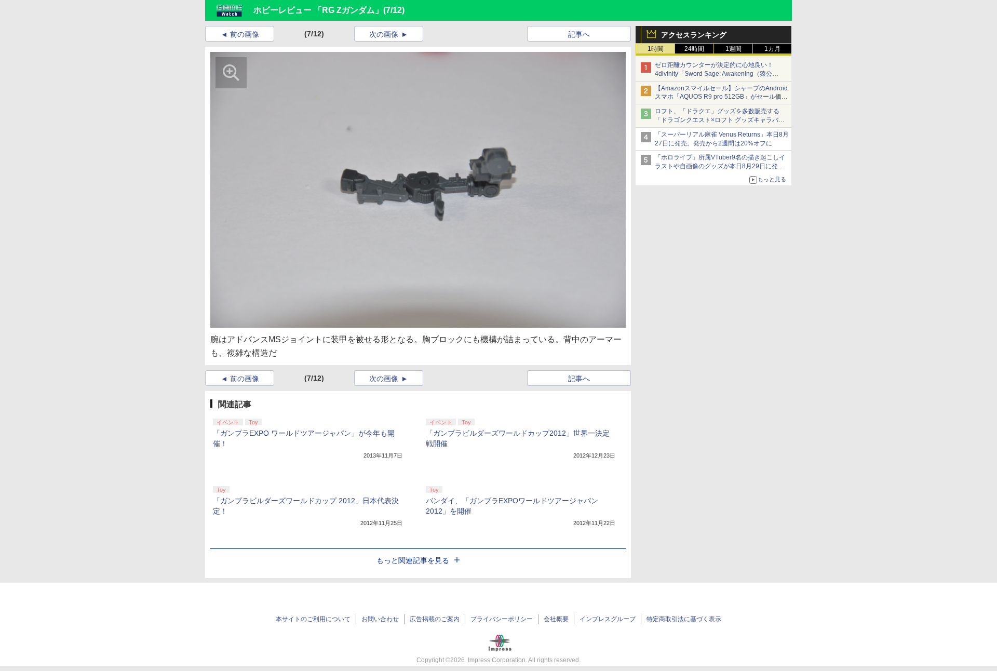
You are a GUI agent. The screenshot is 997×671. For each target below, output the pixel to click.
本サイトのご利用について (313, 619)
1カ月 (772, 48)
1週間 (733, 48)
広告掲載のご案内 (435, 619)
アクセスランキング (693, 35)
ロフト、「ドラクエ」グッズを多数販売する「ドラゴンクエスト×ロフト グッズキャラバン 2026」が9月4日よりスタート (720, 120)
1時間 (656, 48)
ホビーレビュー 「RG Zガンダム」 (318, 10)
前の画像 (244, 34)
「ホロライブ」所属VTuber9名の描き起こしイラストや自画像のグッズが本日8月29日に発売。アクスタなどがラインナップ (720, 166)
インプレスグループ (608, 619)
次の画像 (383, 34)
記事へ (579, 34)
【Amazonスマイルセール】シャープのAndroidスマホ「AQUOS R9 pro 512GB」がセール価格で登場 (721, 97)
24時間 (694, 48)
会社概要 (556, 619)
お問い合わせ (380, 619)
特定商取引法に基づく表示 (683, 619)
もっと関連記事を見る (412, 560)
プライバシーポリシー (501, 619)
